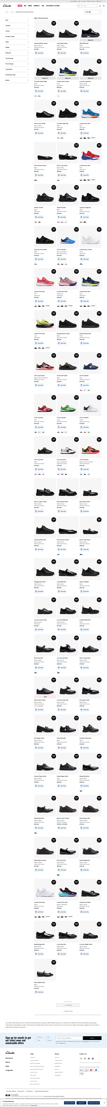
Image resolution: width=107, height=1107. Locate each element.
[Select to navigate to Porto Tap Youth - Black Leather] (58, 179)
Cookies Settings (69, 1102)
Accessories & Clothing (52, 6)
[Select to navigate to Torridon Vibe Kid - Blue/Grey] (62, 137)
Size (6, 20)
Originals (49, 1040)
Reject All (81, 1102)
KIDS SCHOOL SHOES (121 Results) (24, 12)
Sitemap (57, 1069)
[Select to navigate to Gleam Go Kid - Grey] (35, 221)
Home (6, 12)
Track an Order (33, 1081)
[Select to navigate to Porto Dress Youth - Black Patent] (35, 179)
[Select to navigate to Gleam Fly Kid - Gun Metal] (66, 221)
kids (12, 12)
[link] (53, 23)
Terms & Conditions (11, 1091)
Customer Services (34, 1060)
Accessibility (57, 1066)
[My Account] (100, 6)
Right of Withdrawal (34, 1084)
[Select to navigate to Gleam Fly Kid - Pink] (62, 221)
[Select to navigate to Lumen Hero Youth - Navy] (81, 263)
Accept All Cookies (94, 1102)
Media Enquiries (58, 1063)
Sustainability (58, 1075)
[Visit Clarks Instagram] (84, 1058)
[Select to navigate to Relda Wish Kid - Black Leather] (81, 790)
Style (7, 42)
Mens (48, 1037)
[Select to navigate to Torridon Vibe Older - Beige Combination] (35, 95)
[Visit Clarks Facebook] (81, 1058)
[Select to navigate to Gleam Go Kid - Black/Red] (39, 221)
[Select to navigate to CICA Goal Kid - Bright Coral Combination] (58, 263)
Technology (9, 58)
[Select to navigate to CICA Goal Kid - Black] (62, 263)
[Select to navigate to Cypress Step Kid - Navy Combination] (84, 221)
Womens (40, 1037)
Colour (7, 31)
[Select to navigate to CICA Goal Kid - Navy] (35, 431)
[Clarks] (7, 6)
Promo (20, 6)
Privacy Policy (85, 1041)
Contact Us (32, 1057)
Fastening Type (10, 75)
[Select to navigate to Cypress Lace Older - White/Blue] (35, 263)
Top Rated (8, 69)
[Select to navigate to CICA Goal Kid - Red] (81, 389)
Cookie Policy (29, 1091)
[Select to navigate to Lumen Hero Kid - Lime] (81, 137)
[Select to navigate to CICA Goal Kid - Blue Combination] (35, 473)
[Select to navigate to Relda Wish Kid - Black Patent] (35, 832)
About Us (57, 1057)
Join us (92, 1038)
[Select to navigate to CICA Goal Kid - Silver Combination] (66, 263)
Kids (43, 6)
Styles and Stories (59, 1072)
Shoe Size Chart (33, 1072)
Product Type (9, 36)
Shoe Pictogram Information (36, 1069)
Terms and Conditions (35, 1078)
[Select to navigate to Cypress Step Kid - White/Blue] (81, 221)
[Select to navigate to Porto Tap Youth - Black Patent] (81, 553)
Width (7, 47)
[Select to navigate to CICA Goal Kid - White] (84, 389)
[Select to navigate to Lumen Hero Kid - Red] (88, 305)
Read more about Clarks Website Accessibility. (54, 1096)
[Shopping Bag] (104, 6)
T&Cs (61, 1043)
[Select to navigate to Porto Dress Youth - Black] (58, 553)
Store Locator (33, 1075)
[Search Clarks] (87, 5)
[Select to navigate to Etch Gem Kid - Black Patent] (35, 672)
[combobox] (93, 12)
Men (25, 6)
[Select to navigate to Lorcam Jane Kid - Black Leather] (58, 672)
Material (8, 53)
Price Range (9, 64)
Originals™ (37, 6)
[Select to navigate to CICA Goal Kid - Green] (88, 389)
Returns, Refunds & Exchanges (37, 1066)
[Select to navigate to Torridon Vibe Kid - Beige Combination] (58, 137)
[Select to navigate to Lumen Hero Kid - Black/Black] (84, 137)
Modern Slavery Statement (41, 1091)
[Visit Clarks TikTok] (88, 1058)
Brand (7, 80)
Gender (7, 25)
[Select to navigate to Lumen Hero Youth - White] (58, 95)
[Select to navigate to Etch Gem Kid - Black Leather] (58, 874)
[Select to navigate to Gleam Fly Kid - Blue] (58, 221)
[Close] (104, 1103)
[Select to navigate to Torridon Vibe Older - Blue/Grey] (39, 95)
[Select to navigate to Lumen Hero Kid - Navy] (88, 137)
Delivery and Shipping (35, 1063)
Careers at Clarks (58, 1060)
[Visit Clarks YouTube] (92, 1058)
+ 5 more (93, 137)
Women (30, 6)
